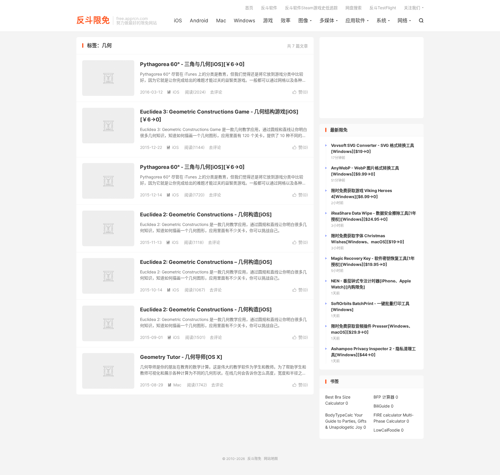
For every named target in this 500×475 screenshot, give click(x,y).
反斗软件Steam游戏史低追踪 (311, 7)
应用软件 (355, 20)
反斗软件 (269, 7)
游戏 (268, 20)
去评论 (216, 91)
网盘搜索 (353, 7)
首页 (249, 7)
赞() (300, 91)
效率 (286, 20)
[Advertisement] (371, 77)
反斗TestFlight (383, 7)
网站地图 (271, 458)
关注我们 (412, 7)
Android (199, 20)
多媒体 (326, 20)
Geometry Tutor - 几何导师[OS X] (181, 357)
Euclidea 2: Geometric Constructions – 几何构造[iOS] (206, 262)
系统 (381, 20)
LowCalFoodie (387, 429)
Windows (244, 20)
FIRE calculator (388, 414)
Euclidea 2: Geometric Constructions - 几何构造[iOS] (206, 214)
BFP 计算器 (384, 396)
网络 (402, 20)
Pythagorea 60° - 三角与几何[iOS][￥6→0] (192, 64)
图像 (303, 20)
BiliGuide (382, 405)
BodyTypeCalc (339, 414)
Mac (221, 20)
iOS (178, 20)
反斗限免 (93, 20)
